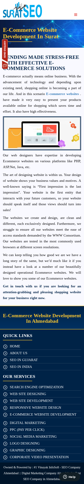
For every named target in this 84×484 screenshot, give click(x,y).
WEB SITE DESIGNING (28, 394)
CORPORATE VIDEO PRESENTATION (39, 457)
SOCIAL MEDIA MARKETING (33, 436)
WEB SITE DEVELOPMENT (31, 401)
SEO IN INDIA (21, 367)
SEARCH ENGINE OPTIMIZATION (36, 387)
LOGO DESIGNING (25, 443)
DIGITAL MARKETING (28, 423)
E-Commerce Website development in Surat (31, 33)
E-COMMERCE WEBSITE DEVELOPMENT (43, 414)
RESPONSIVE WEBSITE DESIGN (35, 408)
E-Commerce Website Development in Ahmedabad (42, 318)
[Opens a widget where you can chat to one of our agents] (69, 477)
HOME (15, 346)
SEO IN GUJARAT (24, 360)
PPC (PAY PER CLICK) (27, 430)
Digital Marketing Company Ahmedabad (47, 473)
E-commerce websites (62, 94)
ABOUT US (18, 353)
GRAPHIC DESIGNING (27, 450)
